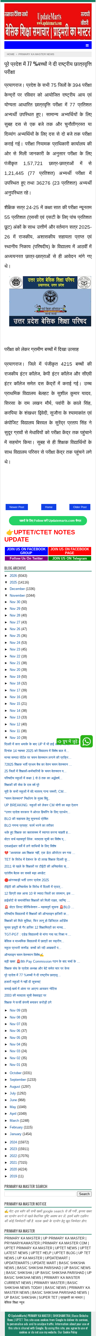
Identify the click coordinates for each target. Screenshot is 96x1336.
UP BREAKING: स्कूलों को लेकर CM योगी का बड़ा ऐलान (41, 805)
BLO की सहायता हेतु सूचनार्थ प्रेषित (26, 819)
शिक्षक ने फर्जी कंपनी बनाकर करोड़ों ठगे (27, 1002)
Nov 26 (15, 629)
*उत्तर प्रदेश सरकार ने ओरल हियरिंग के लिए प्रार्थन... (37, 812)
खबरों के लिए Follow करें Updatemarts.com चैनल (50, 520)
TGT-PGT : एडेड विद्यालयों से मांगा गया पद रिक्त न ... (37, 934)
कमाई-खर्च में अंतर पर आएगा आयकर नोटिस (30, 989)
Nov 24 (15, 643)
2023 (14, 1149)
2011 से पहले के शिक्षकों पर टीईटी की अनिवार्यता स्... (36, 866)
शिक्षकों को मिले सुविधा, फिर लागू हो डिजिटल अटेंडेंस (36, 921)
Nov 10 (15, 738)
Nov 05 (15, 1038)
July (13, 1093)
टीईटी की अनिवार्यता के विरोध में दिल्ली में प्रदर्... (33, 887)
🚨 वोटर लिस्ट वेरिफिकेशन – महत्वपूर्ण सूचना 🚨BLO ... (39, 907)
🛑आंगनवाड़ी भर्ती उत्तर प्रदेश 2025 (26, 880)
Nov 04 (15, 1044)
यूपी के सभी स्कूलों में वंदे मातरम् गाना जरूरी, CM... (35, 791)
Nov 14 (15, 711)
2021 (14, 1162)
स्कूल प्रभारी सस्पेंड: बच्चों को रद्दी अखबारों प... (32, 948)
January (16, 1134)
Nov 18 (15, 683)
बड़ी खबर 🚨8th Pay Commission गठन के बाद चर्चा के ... (42, 961)
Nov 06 (15, 1031)
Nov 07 (15, 1024)
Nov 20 (15, 670)
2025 (14, 582)
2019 (14, 1176)
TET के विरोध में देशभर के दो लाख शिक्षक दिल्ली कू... (37, 859)
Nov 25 (15, 636)
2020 (14, 1169)
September (18, 1080)
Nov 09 (15, 1010)
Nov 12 (15, 724)
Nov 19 (15, 677)
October (16, 1073)
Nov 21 (15, 663)
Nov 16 (15, 697)
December (18, 589)
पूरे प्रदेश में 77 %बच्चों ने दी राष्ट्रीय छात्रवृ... (32, 975)
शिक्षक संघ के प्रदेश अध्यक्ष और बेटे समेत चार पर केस (36, 968)
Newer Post (16, 507)
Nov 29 (15, 609)
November (18, 595)
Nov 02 (15, 1058)
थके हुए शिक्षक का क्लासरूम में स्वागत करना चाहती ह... (37, 832)
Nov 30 (15, 602)
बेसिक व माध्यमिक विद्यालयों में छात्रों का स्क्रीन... (34, 941)
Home (48, 507)
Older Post (80, 507)
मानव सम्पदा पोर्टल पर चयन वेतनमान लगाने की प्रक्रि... (37, 757)
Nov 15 (15, 704)
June (14, 1100)
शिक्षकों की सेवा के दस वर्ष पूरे (21, 785)
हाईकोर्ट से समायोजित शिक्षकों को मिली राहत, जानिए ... (37, 900)
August (15, 1087)
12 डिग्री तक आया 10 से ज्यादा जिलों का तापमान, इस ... (39, 893)
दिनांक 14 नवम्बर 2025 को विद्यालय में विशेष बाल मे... (36, 751)
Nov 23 (15, 649)
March (15, 1121)
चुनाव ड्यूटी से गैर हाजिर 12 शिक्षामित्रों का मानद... (35, 927)
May (13, 1107)
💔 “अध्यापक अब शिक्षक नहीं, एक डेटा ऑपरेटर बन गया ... (39, 853)
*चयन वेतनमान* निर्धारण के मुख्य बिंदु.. (27, 798)
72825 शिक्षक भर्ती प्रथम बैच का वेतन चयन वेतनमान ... (38, 764)
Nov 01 (15, 1065)
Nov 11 (15, 731)
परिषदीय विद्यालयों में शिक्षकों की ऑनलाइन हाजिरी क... (36, 914)
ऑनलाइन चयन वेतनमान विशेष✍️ (24, 955)
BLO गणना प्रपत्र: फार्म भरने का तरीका (29, 825)
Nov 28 (15, 615)
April (13, 1114)
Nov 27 (15, 622)
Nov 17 (15, 690)
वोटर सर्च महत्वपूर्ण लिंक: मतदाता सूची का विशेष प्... (35, 839)
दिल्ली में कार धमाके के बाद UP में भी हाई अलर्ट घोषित (36, 744)
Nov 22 (15, 656)
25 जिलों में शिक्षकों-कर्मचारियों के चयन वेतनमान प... (35, 771)
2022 (14, 1156)
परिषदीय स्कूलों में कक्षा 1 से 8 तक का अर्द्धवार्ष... (33, 778)
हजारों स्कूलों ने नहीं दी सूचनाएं (22, 982)
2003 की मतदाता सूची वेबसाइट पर (25, 995)
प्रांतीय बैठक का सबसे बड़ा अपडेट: (25, 873)
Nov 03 (15, 1051)
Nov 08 (15, 1017)
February (17, 1127)
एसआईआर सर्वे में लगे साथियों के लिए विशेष (30, 846)
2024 (14, 1142)
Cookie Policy (70, 1332)
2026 (14, 576)
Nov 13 (15, 717)
